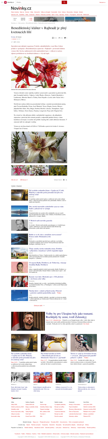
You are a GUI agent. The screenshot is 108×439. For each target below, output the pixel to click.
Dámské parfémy (49, 427)
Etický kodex (56, 433)
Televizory (73, 427)
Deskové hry (66, 427)
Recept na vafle (59, 414)
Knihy (30, 267)
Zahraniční (37, 12)
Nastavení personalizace (86, 433)
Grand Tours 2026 (30, 416)
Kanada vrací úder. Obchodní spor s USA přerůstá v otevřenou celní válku (46, 278)
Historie (38, 14)
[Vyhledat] (64, 2)
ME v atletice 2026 (45, 411)
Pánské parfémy (91, 427)
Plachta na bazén (36, 424)
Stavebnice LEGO (39, 427)
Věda (26, 14)
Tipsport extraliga (44, 409)
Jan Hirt (28, 409)
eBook (55, 38)
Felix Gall (28, 414)
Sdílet (61, 38)
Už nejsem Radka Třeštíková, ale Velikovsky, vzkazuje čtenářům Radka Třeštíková (47, 264)
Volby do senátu (15, 414)
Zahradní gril (80, 424)
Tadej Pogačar (29, 411)
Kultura (64, 12)
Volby (31, 12)
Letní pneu (58, 427)
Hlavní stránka (15, 12)
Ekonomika (70, 12)
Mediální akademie (47, 433)
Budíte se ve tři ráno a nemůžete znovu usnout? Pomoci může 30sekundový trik (45, 235)
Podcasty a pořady (46, 14)
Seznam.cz (102, 2)
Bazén (28, 424)
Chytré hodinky (81, 427)
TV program (73, 14)
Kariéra (34, 433)
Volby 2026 (14, 404)
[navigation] (2, 2)
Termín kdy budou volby (17, 411)
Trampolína (45, 424)
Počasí (67, 14)
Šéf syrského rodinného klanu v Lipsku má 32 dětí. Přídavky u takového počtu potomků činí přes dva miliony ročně (46, 192)
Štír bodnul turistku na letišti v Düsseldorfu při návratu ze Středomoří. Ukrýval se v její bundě (53, 355)
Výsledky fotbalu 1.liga (46, 407)
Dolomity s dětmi (73, 416)
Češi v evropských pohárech (76, 422)
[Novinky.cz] (21, 8)
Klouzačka (58, 424)
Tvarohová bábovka (60, 411)
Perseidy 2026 (55, 422)
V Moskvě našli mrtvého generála (40, 220)
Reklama (28, 433)
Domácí (27, 12)
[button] (39, 72)
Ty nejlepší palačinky (60, 404)
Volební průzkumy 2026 (17, 407)
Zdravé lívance (58, 409)
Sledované (86, 14)
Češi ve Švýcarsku (74, 411)
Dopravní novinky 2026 (89, 409)
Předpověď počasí (45, 422)
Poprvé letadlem (73, 407)
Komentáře (54, 12)
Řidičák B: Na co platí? (89, 411)
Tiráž (39, 433)
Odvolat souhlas (74, 433)
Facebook (17, 433)
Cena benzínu (63, 422)
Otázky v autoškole (88, 414)
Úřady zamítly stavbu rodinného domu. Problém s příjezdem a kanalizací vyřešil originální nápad (46, 249)
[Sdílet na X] (66, 180)
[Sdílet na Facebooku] (64, 180)
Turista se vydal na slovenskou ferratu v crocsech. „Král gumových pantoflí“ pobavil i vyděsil (83, 355)
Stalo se (22, 12)
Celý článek (86, 324)
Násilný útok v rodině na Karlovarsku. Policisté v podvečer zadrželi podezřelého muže (45, 292)
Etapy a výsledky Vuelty (32, 407)
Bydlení (31, 253)
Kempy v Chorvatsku (74, 404)
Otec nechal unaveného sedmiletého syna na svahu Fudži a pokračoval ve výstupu (46, 207)
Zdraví (30, 239)
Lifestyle (76, 12)
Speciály (61, 14)
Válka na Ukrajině (45, 12)
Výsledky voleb (15, 409)
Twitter (23, 433)
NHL (41, 416)
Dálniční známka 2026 (89, 407)
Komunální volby (15, 416)
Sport (53, 14)
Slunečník (52, 424)
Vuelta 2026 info (30, 404)
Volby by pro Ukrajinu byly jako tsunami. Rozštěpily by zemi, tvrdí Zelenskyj (69, 315)
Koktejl (81, 12)
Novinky (13, 37)
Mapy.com (35, 422)
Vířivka (87, 424)
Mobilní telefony (29, 427)
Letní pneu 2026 (87, 404)
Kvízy (57, 14)
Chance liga (43, 404)
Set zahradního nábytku (69, 424)
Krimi (59, 12)
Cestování (32, 14)
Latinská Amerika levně (75, 414)
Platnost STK (86, 416)
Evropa (30, 223)
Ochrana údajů (65, 433)
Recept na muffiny (59, 407)
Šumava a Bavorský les (75, 409)
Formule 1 (43, 414)
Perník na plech (59, 416)
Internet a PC (14, 14)
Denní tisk (79, 14)
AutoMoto (21, 14)
